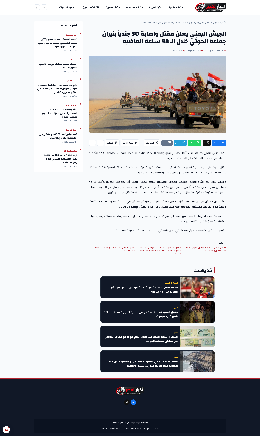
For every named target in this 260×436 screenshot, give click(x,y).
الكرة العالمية (175, 7)
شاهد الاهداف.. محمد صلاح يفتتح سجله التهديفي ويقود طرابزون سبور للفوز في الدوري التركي (57, 43)
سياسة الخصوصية (133, 429)
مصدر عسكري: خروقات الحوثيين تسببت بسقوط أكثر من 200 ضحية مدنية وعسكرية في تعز (160, 251)
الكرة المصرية (113, 7)
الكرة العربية (155, 7)
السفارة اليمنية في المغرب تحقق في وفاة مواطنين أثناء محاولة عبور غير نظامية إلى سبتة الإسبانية (143, 364)
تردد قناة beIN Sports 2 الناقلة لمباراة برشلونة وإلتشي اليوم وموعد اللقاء (60, 158)
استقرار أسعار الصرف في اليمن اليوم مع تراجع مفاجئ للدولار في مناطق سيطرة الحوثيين (141, 339)
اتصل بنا (105, 429)
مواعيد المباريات (67, 7)
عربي (215, 22)
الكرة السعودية (134, 7)
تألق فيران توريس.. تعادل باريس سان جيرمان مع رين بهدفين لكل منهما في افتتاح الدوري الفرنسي (57, 88)
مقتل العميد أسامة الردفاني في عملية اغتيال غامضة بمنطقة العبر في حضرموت (141, 314)
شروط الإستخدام (117, 429)
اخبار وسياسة (71, 35)
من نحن (146, 429)
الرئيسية (223, 22)
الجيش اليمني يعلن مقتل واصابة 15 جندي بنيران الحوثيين (115, 249)
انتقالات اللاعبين (91, 7)
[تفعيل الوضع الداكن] (37, 7)
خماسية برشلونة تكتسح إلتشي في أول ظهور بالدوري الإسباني (58, 136)
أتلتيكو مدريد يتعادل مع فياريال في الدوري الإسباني (58, 65)
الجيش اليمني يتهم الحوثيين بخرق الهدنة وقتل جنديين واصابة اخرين (206, 249)
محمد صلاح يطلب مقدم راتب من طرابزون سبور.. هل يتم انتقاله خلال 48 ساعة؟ (144, 290)
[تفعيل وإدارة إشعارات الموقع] (6, 429)
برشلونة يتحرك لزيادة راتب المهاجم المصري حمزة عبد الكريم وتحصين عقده (59, 113)
